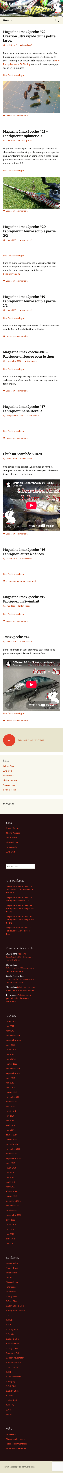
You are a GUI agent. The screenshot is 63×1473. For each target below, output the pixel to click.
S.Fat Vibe (10, 1334)
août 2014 (10, 1106)
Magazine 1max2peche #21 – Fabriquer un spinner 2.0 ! (25, 133)
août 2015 (10, 1078)
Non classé (27, 45)
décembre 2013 (13, 1144)
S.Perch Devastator (15, 1357)
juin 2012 (10, 1229)
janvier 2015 (11, 1092)
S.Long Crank (12, 1348)
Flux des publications (15, 1439)
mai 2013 (10, 1177)
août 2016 (10, 1045)
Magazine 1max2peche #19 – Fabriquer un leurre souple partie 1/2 (29, 301)
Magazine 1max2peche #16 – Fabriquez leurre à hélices (25, 552)
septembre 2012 (13, 1215)
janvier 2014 (11, 1139)
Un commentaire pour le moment (21, 581)
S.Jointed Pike (12, 1343)
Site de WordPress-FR (16, 1448)
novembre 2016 (13, 1035)
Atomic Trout (12, 1268)
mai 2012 (10, 1234)
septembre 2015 (13, 1073)
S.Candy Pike (12, 1329)
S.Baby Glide (12, 1301)
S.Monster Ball (12, 1353)
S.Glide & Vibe (12, 1338)
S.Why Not (10, 1405)
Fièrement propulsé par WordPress (19, 1466)
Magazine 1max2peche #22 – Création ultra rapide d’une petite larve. (29, 36)
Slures (9, 1414)
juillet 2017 (11, 1021)
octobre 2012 (12, 1210)
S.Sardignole (12, 1367)
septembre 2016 (13, 1040)
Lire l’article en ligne (13, 75)
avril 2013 (10, 1182)
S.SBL (8, 1372)
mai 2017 (10, 1026)
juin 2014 (10, 1115)
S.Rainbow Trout (13, 1362)
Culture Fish (8, 766)
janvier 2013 (11, 1196)
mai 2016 (10, 1054)
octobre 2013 (12, 1153)
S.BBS (8, 1324)
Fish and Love (9, 785)
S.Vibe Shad (11, 1400)
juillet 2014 (11, 1111)
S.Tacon (9, 1395)
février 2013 (11, 1191)
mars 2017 (10, 1030)
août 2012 (10, 1219)
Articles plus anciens (25, 740)
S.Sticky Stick (12, 1390)
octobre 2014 (12, 1101)
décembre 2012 (13, 1200)
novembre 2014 (13, 1097)
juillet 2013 (11, 1167)
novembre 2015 (13, 1068)
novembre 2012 (13, 1205)
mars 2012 (10, 1243)
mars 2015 (10, 1087)
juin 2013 (10, 1172)
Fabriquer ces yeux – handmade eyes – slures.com (18, 998)
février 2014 (11, 1134)
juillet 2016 (11, 1049)
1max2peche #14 (16, 637)
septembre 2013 (13, 1158)
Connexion (11, 1434)
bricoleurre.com (11, 273)
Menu (6, 20)
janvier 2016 (11, 1063)
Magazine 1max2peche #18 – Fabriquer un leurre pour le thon (28, 354)
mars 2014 (10, 1130)
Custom (9, 1277)
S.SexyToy (10, 1381)
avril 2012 (10, 1238)
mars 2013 (10, 1186)
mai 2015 (10, 1082)
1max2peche (26, 140)
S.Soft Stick (11, 1386)
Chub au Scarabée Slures (22, 454)
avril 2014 (10, 1125)
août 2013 (10, 1163)
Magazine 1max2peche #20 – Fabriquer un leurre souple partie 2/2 (29, 231)
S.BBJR (9, 1320)
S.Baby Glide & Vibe (15, 1305)
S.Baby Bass (11, 1296)
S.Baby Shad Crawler (15, 1310)
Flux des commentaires (16, 1443)
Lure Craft (7, 770)
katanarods (11, 1286)
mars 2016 (10, 1059)
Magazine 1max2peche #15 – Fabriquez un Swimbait (25, 599)
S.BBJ (8, 1315)
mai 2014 (10, 1120)
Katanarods (8, 775)
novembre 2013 (13, 1149)
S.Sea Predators (13, 1376)
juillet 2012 (11, 1224)
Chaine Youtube (10, 780)
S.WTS (9, 1409)
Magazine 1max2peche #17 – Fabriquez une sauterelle (25, 409)
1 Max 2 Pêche (9, 789)
